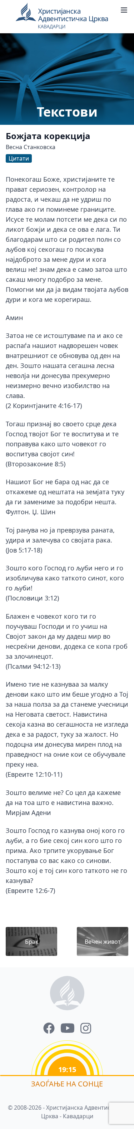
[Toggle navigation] (124, 10)
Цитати (19, 158)
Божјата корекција (48, 136)
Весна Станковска (30, 147)
